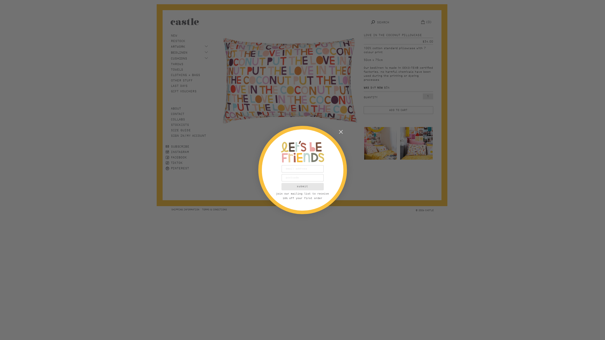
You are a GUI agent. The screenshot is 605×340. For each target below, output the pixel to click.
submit (302, 186)
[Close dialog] (341, 132)
